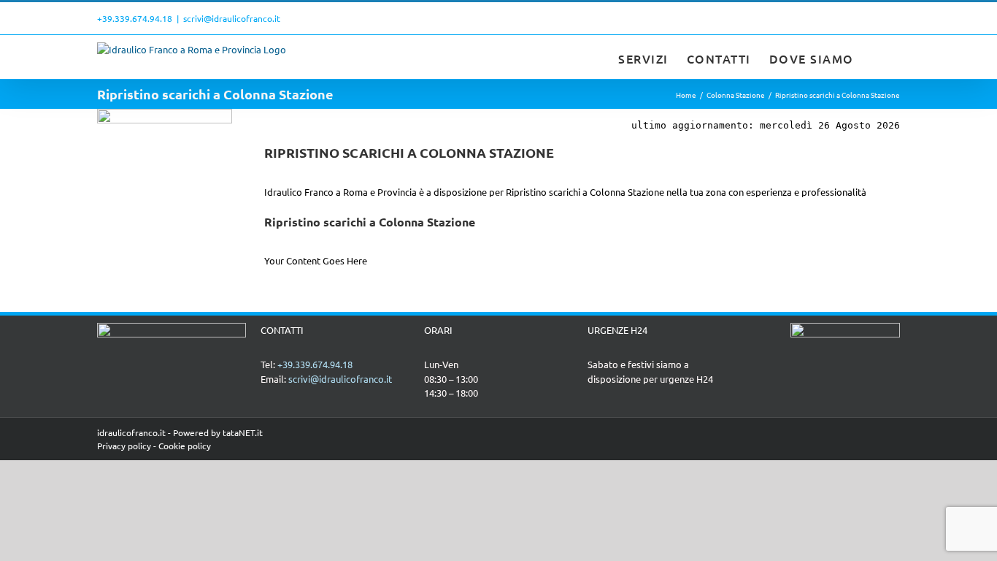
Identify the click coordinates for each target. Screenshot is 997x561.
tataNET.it (243, 432)
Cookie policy (184, 445)
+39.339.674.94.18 (134, 18)
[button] (877, 57)
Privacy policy (124, 445)
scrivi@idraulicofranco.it (231, 18)
